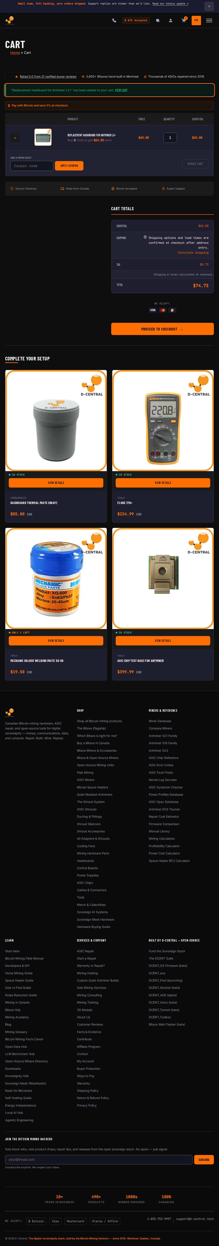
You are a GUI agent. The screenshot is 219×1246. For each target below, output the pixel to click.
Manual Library (159, 831)
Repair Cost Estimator (164, 816)
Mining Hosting (87, 973)
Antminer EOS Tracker (164, 809)
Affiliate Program (88, 1046)
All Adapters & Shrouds (93, 838)
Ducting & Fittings (89, 816)
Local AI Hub (14, 1112)
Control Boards (87, 868)
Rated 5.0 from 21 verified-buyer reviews (48, 76)
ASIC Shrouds (86, 809)
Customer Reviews (90, 1024)
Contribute (84, 1039)
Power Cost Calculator (164, 853)
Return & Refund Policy (93, 1098)
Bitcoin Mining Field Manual (24, 958)
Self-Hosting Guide (18, 1098)
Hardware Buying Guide (93, 927)
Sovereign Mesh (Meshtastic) (25, 1083)
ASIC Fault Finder (161, 772)
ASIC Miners (85, 780)
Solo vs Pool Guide (18, 987)
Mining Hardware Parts (93, 853)
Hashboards (85, 861)
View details (75, 483)
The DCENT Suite (161, 958)
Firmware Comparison (164, 824)
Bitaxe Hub (13, 1010)
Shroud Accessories (91, 831)
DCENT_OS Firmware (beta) (168, 965)
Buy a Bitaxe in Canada (93, 743)
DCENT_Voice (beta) (163, 1002)
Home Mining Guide (19, 973)
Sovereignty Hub (17, 1076)
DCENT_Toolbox (160, 1017)
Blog (8, 1024)
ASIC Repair (85, 951)
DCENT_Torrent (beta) (164, 1010)
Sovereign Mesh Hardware (95, 919)
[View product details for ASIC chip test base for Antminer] (163, 578)
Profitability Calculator (164, 846)
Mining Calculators (162, 838)
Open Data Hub (16, 1046)
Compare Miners (160, 728)
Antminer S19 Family (163, 743)
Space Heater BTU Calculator (169, 861)
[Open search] (158, 20)
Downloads (13, 1068)
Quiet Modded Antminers (94, 794)
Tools (80, 897)
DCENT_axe (157, 973)
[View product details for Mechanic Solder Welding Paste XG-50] (56, 578)
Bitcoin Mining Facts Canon (24, 1039)
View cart (121, 90)
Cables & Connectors (91, 890)
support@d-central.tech (195, 1219)
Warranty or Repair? (91, 965)
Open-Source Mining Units (95, 765)
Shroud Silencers (89, 824)
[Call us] (114, 20)
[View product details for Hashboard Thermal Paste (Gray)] (56, 420)
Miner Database (160, 721)
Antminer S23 (158, 750)
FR (196, 20)
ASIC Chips (85, 883)
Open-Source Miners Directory (26, 1061)
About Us (83, 1017)
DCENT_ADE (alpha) (163, 995)
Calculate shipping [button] (193, 252)
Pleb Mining (85, 772)
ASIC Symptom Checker (166, 787)
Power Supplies (88, 875)
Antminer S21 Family (163, 736)
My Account (85, 1061)
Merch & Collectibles (91, 905)
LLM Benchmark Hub (20, 1054)
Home (15, 52)
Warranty (83, 1083)
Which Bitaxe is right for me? (97, 736)
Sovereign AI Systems (92, 912)
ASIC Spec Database (163, 802)
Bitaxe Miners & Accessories (97, 750)
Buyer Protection (88, 1068)
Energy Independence (20, 1105)
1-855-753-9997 (159, 1219)
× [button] (15, 137)
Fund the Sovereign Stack (167, 951)
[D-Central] (10, 20)
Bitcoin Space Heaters (92, 787)
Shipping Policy (88, 1090)
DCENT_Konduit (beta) (164, 987)
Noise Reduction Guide (21, 995)
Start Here (12, 951)
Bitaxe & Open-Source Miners (97, 758)
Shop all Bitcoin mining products (99, 721)
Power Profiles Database (166, 794)
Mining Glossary (16, 1032)
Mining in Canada (17, 1002)
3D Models (84, 1010)
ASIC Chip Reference (163, 758)
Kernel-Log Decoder (163, 780)
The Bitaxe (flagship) (91, 728)
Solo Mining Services (91, 987)
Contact (82, 1054)
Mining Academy (17, 1017)
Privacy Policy (87, 1105)
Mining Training (87, 1002)
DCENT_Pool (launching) (166, 980)
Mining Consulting (89, 995)
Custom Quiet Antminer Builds (98, 980)
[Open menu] (209, 20)
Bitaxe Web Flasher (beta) (167, 1024)
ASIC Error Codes (161, 765)
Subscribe (204, 1160)
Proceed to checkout (159, 329)
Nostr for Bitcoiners (18, 1090)
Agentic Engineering (19, 1120)
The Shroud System (91, 802)
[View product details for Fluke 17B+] (163, 420)
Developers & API (17, 965)
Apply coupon (69, 166)
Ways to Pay (86, 1076)
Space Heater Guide (19, 980)
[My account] (170, 20)
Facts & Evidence (89, 1032)
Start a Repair (86, 958)
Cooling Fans (86, 846)
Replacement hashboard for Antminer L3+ (92, 135)
